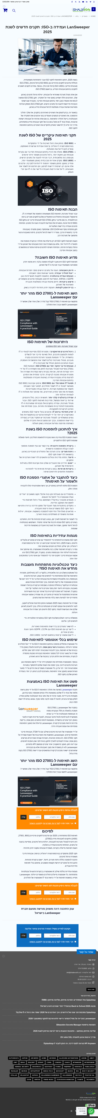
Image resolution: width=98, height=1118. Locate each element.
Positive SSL (90, 1050)
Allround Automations (68, 1033)
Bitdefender (89, 1037)
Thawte (80, 1054)
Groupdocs (36, 1042)
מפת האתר (91, 989)
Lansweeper (67, 690)
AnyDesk (52, 1033)
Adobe (84, 1033)
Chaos (67, 1037)
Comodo (58, 1037)
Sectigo (78, 1050)
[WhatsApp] (94, 1)
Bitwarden (77, 1037)
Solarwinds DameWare (50, 1050)
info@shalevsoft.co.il (74, 972)
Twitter (89, 1086)
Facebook (93, 1086)
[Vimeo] (90, 1)
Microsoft (60, 1046)
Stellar (14, 1050)
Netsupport (35, 1046)
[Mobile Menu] (94, 9)
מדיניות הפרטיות (51, 823)
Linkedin (80, 1086)
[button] (14, 10)
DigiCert (31, 1037)
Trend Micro (48, 1054)
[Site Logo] (81, 9)
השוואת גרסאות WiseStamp (83, 1006)
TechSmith (90, 1054)
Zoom (29, 1054)
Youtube (85, 1086)
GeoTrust (48, 1042)
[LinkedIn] (86, 1)
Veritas (37, 1054)
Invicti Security (88, 1046)
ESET (15, 1037)
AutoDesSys (14, 1033)
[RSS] (79, 1)
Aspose (24, 1033)
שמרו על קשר (86, 952)
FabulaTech (90, 1042)
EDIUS (23, 1037)
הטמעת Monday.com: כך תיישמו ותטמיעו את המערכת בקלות (69, 1012)
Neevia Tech (48, 1046)
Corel (49, 1037)
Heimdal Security (22, 1042)
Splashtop (24, 1050)
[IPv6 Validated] (90, 1080)
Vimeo (76, 1086)
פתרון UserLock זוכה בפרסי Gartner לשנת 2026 (75, 1019)
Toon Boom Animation (65, 1054)
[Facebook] (72, 1)
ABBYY (92, 1033)
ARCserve (34, 1033)
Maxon (70, 1046)
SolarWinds (67, 1050)
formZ (58, 1042)
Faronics (78, 1042)
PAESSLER (14, 1046)
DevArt (41, 1037)
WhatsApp (71, 1086)
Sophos (35, 1050)
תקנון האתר (35, 823)
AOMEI (44, 1033)
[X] (75, 1)
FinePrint (67, 1042)
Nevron (24, 1046)
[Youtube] (83, 1)
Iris (77, 1046)
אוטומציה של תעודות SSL (84, 1000)
